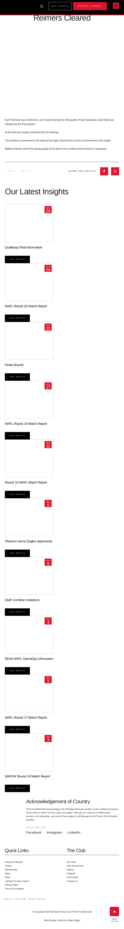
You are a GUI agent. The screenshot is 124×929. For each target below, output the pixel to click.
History (70, 869)
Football (71, 873)
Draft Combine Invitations (22, 600)
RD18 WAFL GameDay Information (29, 659)
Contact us (72, 881)
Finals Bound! (14, 365)
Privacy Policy (11, 884)
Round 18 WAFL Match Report (26, 482)
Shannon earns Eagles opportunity (28, 541)
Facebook (33, 832)
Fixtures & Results (14, 862)
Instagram (54, 832)
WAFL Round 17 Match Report (26, 717)
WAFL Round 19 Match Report (26, 423)
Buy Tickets (60, 6)
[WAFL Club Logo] (10, 9)
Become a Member (90, 6)
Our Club (71, 862)
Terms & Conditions (14, 888)
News (7, 873)
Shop (7, 877)
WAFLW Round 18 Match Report (27, 776)
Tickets (8, 865)
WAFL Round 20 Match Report (26, 306)
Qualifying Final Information (23, 247)
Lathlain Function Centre (17, 881)
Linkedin (73, 832)
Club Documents (75, 865)
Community (72, 877)
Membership (11, 869)
